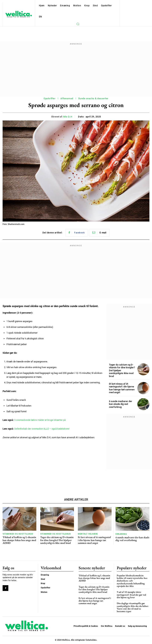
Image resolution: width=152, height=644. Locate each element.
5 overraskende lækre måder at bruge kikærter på (40, 420)
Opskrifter (49, 98)
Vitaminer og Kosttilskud (18, 534)
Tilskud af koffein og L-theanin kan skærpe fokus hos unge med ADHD (19, 540)
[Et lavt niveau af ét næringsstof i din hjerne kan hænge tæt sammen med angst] (143, 388)
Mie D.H (67, 116)
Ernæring (121, 534)
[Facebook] (5, 588)
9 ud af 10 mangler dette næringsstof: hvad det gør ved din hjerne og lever (131, 594)
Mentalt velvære (88, 534)
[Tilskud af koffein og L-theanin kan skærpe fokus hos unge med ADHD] (19, 519)
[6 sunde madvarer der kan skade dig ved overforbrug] (143, 404)
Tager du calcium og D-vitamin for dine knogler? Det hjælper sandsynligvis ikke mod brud (57, 540)
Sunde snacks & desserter (93, 98)
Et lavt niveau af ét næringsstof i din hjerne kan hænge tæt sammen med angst (122, 388)
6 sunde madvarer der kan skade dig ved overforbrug (120, 404)
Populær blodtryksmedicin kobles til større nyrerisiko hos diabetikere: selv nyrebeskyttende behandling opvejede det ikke (132, 581)
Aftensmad (66, 98)
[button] (77, 23)
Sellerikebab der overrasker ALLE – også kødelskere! (42, 428)
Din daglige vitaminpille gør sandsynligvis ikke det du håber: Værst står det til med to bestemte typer (133, 607)
